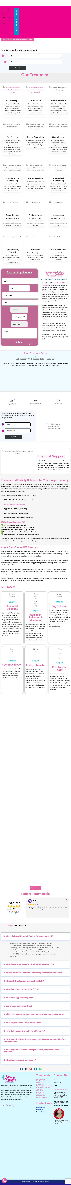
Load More (35, 888)
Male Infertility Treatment (43, 1087)
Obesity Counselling (41, 1097)
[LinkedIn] (8, 1105)
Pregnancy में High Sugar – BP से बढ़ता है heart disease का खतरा (25, 835)
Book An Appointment (16, 21)
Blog (9, 17)
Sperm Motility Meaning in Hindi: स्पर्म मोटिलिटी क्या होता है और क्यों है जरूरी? (29, 804)
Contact (3, 17)
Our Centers (3, 22)
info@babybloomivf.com (61, 1089)
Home (3, 9)
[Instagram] (26, 1069)
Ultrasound (39, 1089)
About (9, 9)
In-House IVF (40, 1084)
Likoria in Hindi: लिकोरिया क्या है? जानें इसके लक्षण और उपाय (22, 821)
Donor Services (40, 1095)
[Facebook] (3, 1105)
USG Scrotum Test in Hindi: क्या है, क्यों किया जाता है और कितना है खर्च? (26, 876)
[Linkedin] (35, 1069)
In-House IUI (39, 1082)
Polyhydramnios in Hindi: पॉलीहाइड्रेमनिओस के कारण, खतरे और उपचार (26, 737)
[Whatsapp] (40, 1069)
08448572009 (57, 1082)
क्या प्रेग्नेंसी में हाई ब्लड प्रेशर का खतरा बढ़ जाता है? (17, 762)
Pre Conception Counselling (44, 1085)
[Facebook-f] (21, 1069)
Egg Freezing (40, 1094)
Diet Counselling (40, 1079)
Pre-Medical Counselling (43, 1081)
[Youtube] (30, 1069)
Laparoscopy (39, 1090)
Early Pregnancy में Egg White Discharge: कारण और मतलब (23, 849)
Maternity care (40, 1092)
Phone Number (58, 1079)
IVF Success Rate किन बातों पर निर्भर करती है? (17, 783)
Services (4, 13)
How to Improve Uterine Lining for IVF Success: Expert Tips (25, 864)
